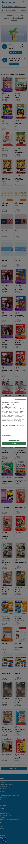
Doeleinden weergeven (14, 440)
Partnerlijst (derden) (6, 435)
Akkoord (14, 443)
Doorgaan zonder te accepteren (20, 399)
